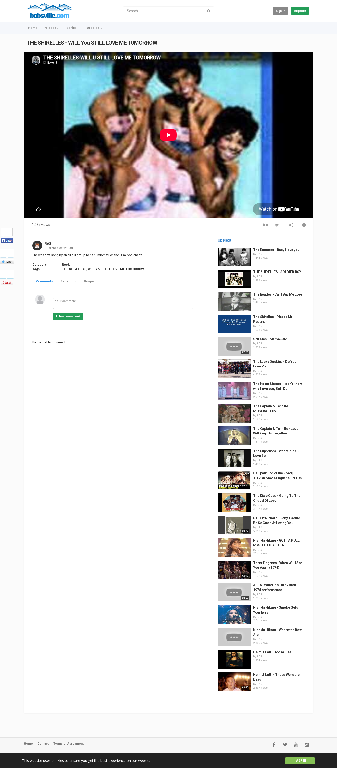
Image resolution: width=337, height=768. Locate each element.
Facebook (68, 281)
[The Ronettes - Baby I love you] (234, 257)
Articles (93, 28)
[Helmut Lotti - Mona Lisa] (234, 659)
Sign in (280, 11)
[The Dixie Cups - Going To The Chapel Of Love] (234, 502)
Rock (66, 264)
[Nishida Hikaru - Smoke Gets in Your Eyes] (234, 614)
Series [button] (71, 28)
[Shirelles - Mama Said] (234, 346)
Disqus (89, 281)
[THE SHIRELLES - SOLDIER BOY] (234, 279)
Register (300, 11)
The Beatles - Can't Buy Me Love (277, 294)
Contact (43, 743)
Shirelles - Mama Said (270, 339)
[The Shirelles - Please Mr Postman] (234, 324)
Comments (44, 281)
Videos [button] (50, 28)
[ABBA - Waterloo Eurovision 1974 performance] (234, 592)
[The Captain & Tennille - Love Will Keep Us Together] (234, 435)
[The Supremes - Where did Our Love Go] (234, 458)
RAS (48, 244)
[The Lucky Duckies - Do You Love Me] (234, 368)
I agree (300, 760)
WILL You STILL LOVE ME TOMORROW (116, 269)
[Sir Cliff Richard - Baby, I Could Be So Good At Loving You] (234, 525)
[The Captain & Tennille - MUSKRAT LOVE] (234, 413)
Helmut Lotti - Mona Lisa (272, 652)
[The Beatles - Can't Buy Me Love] (234, 301)
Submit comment (68, 316)
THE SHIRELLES (73, 269)
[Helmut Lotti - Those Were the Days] (234, 681)
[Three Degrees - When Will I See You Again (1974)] (234, 570)
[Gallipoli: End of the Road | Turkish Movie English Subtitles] (234, 480)
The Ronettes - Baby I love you (276, 250)
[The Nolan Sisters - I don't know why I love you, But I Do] (234, 391)
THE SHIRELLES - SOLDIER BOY (277, 272)
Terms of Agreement (68, 743)
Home (32, 28)
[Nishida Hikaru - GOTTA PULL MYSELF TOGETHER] (234, 547)
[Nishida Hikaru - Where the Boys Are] (234, 637)
